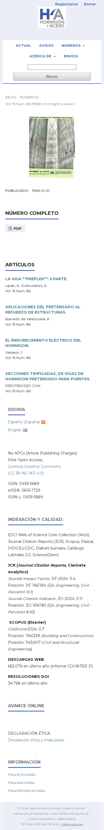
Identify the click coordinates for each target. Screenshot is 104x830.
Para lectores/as (21, 774)
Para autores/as (21, 782)
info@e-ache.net (72, 824)
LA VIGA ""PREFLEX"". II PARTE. (36, 278)
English (15, 430)
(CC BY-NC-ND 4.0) (26, 473)
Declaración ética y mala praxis (36, 740)
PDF (17, 228)
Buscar (52, 76)
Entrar (90, 4)
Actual (23, 45)
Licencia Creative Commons (34, 466)
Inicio (10, 97)
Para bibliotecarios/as (26, 790)
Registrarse (66, 4)
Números (72, 45)
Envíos (71, 56)
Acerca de (41, 56)
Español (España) (24, 422)
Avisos (46, 45)
